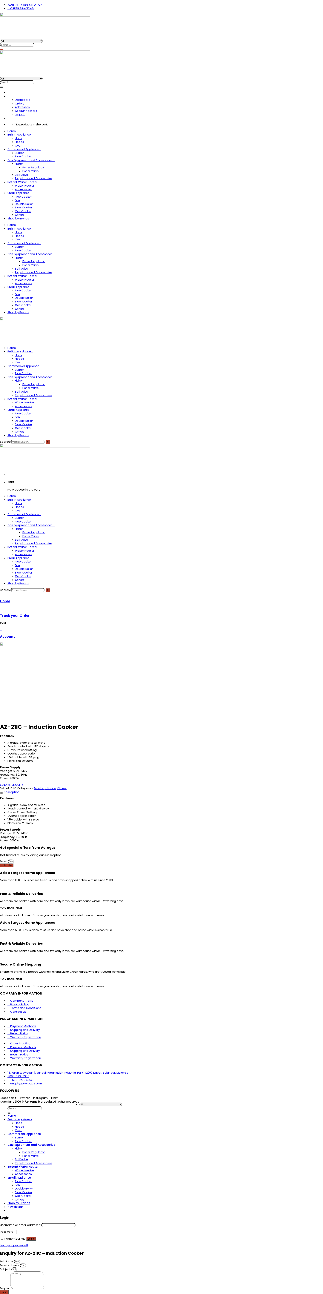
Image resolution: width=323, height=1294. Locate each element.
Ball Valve (21, 175)
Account (7, 636)
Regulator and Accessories (33, 178)
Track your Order (15, 615)
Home (11, 131)
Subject (5, 1269)
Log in (31, 1238)
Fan (17, 200)
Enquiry (5, 1288)
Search (5, 442)
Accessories (23, 189)
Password (8, 1232)
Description (11, 792)
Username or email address (20, 1225)
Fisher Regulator (33, 167)
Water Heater (24, 186)
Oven (18, 145)
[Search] (1, 49)
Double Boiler (24, 204)
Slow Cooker (23, 207)
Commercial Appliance (23, 149)
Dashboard (22, 100)
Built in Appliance (19, 134)
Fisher (19, 164)
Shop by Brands (18, 218)
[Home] (1, 594)
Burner (19, 153)
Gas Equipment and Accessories (30, 160)
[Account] (1, 629)
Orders (19, 103)
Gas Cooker (23, 211)
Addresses (22, 107)
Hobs (18, 138)
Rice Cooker (23, 156)
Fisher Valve (30, 171)
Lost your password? (14, 1245)
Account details (26, 111)
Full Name (7, 1261)
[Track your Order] (1, 608)
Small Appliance (18, 193)
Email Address (10, 1265)
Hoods (19, 142)
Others (19, 215)
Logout (20, 114)
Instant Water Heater (22, 182)
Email (4, 861)
